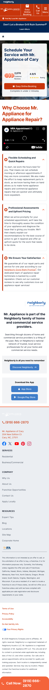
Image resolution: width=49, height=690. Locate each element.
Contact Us (7, 495)
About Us (6, 484)
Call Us (38, 11)
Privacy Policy (8, 614)
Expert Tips (8, 517)
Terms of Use (8, 608)
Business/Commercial (12, 462)
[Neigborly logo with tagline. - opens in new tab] (37, 303)
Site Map (6, 534)
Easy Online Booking (27, 12)
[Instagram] (29, 444)
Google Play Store (26, 397)
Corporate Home (10, 540)
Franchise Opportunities (14, 489)
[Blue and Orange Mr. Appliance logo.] (12, 303)
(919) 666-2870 (17, 422)
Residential (7, 456)
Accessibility (7, 619)
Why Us (6, 478)
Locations (7, 529)
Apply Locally (9, 501)
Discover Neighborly (23, 367)
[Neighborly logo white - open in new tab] (8, 2)
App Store (26, 389)
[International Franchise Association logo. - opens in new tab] (7, 548)
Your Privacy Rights (15, 629)
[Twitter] (10, 444)
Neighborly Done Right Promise (20, 269)
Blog (4, 523)
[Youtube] (17, 444)
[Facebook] (4, 444)
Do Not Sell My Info (10, 624)
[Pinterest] (23, 444)
